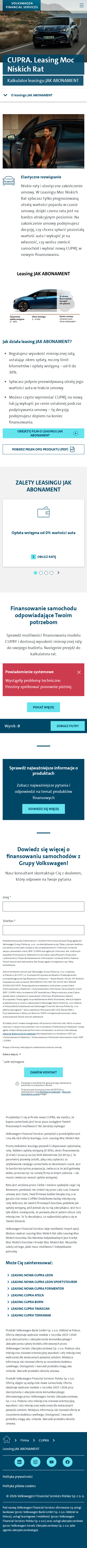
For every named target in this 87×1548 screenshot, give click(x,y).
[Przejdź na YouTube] (51, 1462)
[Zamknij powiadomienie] (79, 672)
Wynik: (12, 726)
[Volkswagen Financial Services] (22, 5)
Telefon (9, 921)
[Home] (7, 1440)
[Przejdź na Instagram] (35, 1462)
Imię (7, 897)
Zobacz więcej (10, 1054)
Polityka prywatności (50, 1091)
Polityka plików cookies (19, 1486)
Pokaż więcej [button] (43, 707)
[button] (35, 573)
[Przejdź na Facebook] (67, 1462)
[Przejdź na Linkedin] (19, 1462)
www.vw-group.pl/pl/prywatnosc (19, 1033)
